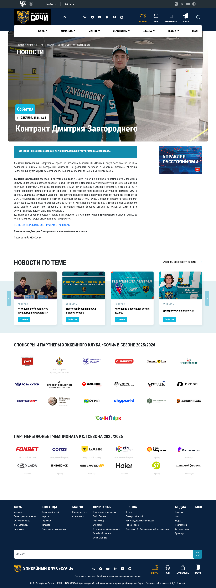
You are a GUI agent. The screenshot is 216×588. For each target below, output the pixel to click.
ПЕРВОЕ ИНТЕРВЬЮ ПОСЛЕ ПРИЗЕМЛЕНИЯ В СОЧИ (42, 224)
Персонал (46, 520)
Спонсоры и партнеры (25, 516)
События (24, 319)
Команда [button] (67, 31)
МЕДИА (180, 507)
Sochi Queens (99, 516)
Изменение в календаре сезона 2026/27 (132, 310)
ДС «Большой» (21, 524)
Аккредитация (182, 529)
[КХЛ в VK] (176, 4)
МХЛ (195, 31)
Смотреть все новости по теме (180, 261)
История (18, 512)
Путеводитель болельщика (106, 529)
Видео (178, 520)
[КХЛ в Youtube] (188, 4)
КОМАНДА (49, 507)
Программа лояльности (104, 512)
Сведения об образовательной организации (147, 529)
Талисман (46, 524)
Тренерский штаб (50, 512)
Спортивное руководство (54, 529)
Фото (177, 516)
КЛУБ (18, 507)
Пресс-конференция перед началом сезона (81, 310)
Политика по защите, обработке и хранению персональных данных (108, 576)
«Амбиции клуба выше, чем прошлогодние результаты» (33, 310)
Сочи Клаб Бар (100, 537)
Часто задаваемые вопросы (140, 520)
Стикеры (97, 524)
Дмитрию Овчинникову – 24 (178, 310)
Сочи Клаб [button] (120, 31)
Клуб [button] (41, 31)
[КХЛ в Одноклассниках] (182, 4)
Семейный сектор (102, 533)
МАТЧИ (77, 507)
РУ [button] (65, 17)
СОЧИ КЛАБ (102, 507)
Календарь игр (79, 512)
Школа (129, 512)
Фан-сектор (98, 520)
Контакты (19, 529)
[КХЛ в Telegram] (194, 4)
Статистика (78, 516)
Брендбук (180, 533)
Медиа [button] (172, 31)
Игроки (45, 516)
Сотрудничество (22, 520)
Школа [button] (147, 31)
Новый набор (132, 524)
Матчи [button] (93, 31)
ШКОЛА (131, 507)
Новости (179, 512)
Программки (181, 524)
